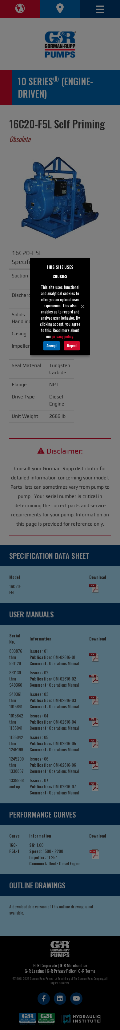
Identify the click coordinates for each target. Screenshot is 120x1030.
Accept (51, 345)
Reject (72, 345)
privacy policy (62, 336)
